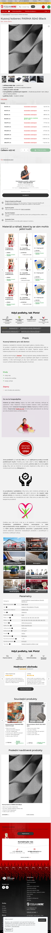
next (48, 720)
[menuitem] (6, 11)
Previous (2, 269)
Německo (24, 636)
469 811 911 (25, 1)
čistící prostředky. (25, 209)
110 (24, 620)
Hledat (33, 6)
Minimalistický (30, 607)
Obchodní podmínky (31, 888)
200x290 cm (21, 721)
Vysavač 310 (23, 245)
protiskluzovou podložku (12, 204)
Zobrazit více (25, 689)
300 (39, 620)
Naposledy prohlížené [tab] (30, 331)
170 (29, 620)
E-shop (3, 906)
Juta (23, 615)
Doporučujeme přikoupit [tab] (30, 328)
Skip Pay (29, 900)
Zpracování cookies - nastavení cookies (36, 892)
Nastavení (9, 929)
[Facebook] (3, 887)
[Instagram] (7, 887)
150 (27, 620)
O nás (28, 884)
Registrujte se (33, 3)
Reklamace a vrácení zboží (33, 886)
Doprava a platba (31, 880)
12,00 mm (24, 628)
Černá (26, 604)
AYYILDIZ (24, 641)
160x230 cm (39, 721)
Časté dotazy (30, 894)
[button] (25, 107)
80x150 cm (7, 721)
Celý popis (4, 99)
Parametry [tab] (13, 328)
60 (22, 617)
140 (28, 617)
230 (34, 620)
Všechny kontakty (25, 857)
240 (36, 617)
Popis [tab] (4, 328)
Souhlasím (42, 920)
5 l (42, 245)
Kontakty (10, 1)
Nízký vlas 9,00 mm (27, 625)
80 (24, 617)
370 (44, 620)
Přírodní (36, 607)
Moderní (24, 607)
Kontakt (29, 896)
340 (42, 620)
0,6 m (13, 245)
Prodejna (4, 1)
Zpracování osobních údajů (33, 890)
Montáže (4, 908)
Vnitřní (23, 633)
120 (26, 617)
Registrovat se (25, 833)
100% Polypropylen (27, 623)
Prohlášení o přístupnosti (32, 898)
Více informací (15, 926)
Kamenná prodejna (31, 882)
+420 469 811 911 (28, 182)
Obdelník (24, 612)
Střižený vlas (25, 609)
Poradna (35, 1)
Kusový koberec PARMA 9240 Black (12, 804)
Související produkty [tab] (10, 331)
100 (22, 620)
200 (33, 617)
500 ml (38, 245)
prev (2, 720)
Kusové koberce (26, 600)
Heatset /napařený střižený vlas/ (30, 644)
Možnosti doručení (8, 159)
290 (36, 620)
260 (38, 617)
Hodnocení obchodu (25, 666)
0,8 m (9, 245)
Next (48, 269)
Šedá (23, 604)
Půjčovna (4, 912)
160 (30, 617)
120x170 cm (14, 721)
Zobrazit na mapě (31, 912)
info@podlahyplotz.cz (24, 187)
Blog (3, 922)
